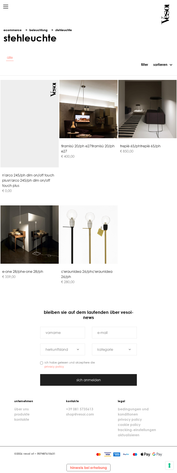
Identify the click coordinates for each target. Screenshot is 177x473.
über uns (21, 409)
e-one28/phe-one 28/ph (22, 271)
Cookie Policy (129, 424)
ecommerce (12, 30)
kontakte (21, 419)
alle (10, 57)
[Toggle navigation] (5, 6)
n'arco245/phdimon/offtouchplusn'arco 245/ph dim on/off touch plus (28, 180)
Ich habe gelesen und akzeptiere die (69, 364)
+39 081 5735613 (79, 409)
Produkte (22, 414)
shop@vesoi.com (80, 414)
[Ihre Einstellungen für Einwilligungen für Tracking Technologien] (169, 465)
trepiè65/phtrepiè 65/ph (140, 146)
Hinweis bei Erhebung (88, 467)
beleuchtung (38, 30)
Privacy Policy (54, 366)
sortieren (160, 64)
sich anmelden (88, 380)
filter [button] (144, 64)
